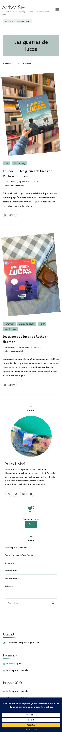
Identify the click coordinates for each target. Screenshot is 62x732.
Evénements (10, 585)
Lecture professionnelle (16, 547)
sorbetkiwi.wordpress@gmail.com (23, 642)
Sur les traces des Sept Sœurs (19, 555)
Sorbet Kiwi (14, 7)
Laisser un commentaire (15, 185)
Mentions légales (14, 663)
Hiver (42, 324)
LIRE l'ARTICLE (9, 215)
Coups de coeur (26, 324)
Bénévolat (9, 324)
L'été (7, 163)
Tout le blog (19, 163)
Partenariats (11, 570)
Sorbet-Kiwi (10, 181)
